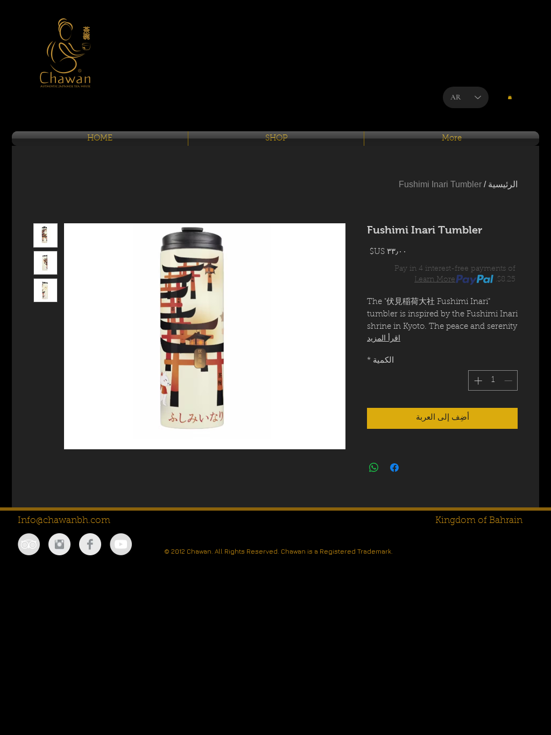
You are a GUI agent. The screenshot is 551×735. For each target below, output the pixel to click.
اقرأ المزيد (383, 339)
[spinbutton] (493, 381)
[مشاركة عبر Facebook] (394, 467)
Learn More (434, 280)
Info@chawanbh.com (64, 520)
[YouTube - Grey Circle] (121, 544)
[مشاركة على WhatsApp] (374, 467)
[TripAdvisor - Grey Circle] (29, 544)
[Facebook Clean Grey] (90, 544)
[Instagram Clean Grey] (59, 544)
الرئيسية (503, 184)
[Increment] (477, 381)
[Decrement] (509, 381)
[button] (510, 97)
